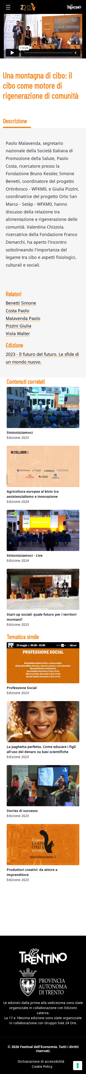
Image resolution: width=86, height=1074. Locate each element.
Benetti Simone (21, 303)
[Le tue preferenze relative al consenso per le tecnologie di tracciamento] (77, 1065)
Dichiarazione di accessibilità (41, 1061)
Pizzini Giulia (18, 326)
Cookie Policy (42, 1066)
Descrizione (15, 120)
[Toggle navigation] (8, 7)
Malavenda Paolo (23, 318)
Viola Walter (18, 333)
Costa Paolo (17, 310)
